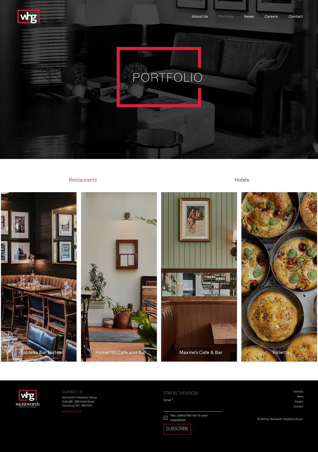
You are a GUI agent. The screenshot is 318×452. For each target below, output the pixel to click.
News (300, 396)
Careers (298, 401)
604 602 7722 (71, 411)
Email (168, 400)
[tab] (83, 180)
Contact (298, 406)
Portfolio (298, 391)
